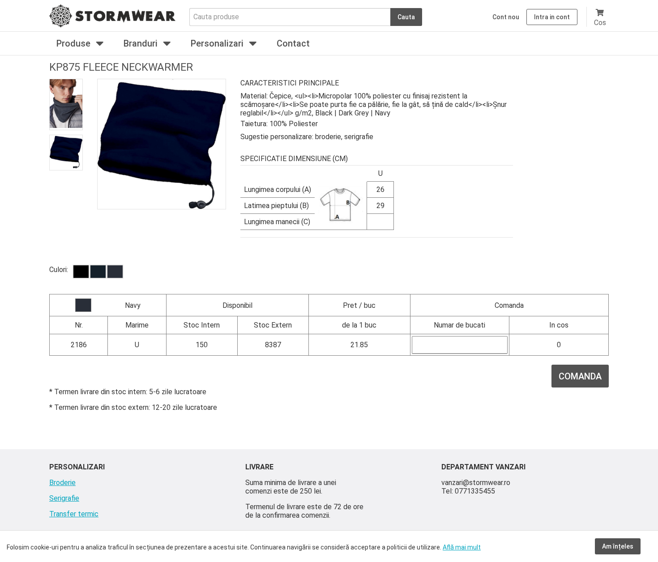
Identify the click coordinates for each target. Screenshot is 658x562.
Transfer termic (73, 514)
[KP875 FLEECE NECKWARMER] (81, 271)
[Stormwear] (112, 25)
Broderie (62, 482)
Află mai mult (462, 547)
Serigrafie (64, 498)
